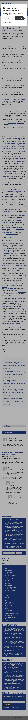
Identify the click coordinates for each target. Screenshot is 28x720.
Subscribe (20, 18)
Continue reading (7, 22)
